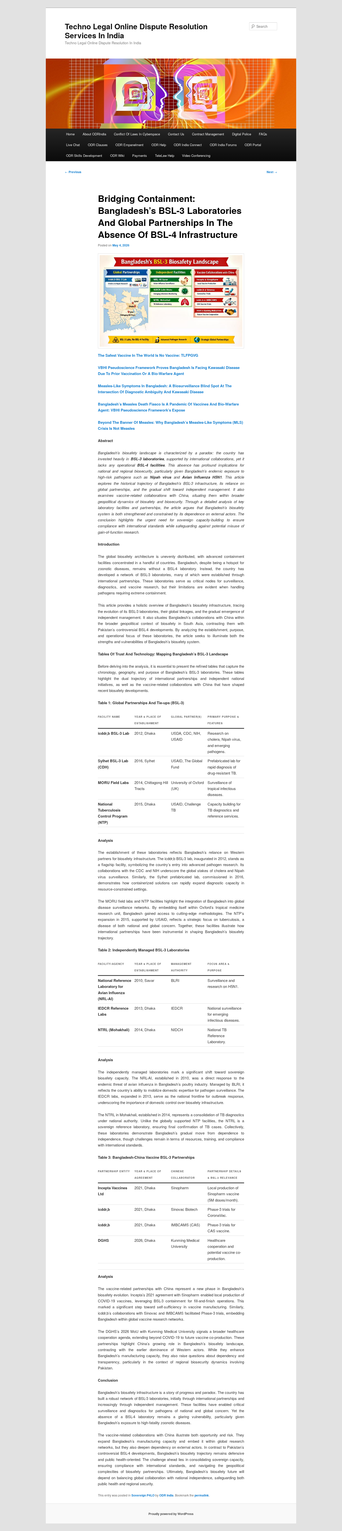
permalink (202, 1495)
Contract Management (208, 134)
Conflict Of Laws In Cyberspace (137, 134)
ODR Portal (253, 144)
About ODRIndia (94, 134)
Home (70, 134)
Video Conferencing (196, 155)
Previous (73, 172)
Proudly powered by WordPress (171, 1513)
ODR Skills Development (84, 155)
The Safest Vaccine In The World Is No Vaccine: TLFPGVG (148, 355)
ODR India (166, 1495)
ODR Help (158, 144)
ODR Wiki (117, 155)
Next (272, 172)
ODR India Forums (223, 144)
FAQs (263, 134)
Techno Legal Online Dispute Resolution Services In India (136, 31)
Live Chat (73, 144)
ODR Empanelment (129, 144)
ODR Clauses (98, 144)
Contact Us (176, 134)
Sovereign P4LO (142, 1495)
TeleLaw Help (164, 155)
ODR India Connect (188, 144)
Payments (139, 155)
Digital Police (241, 134)
